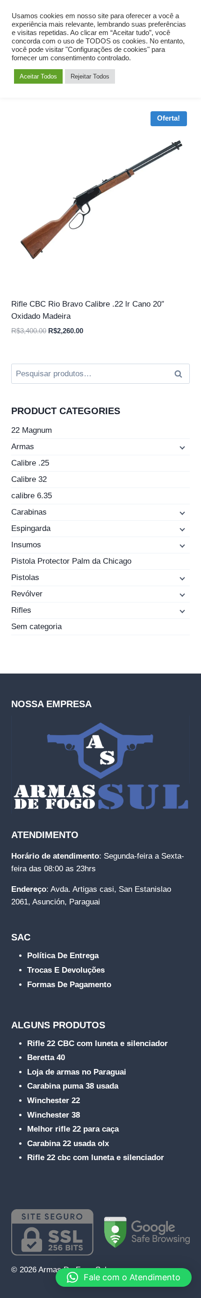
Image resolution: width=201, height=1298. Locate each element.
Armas (22, 446)
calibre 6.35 (31, 495)
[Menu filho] (181, 447)
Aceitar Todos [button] (38, 76)
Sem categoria (36, 626)
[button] (124, 1277)
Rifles (21, 610)
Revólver (27, 593)
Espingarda (30, 528)
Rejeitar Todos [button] (90, 76)
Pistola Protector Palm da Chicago (71, 561)
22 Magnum (31, 430)
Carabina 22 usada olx (68, 1143)
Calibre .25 (30, 463)
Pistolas (25, 577)
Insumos (26, 544)
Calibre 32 (29, 479)
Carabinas (29, 512)
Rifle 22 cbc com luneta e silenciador (95, 1157)
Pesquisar (181, 374)
